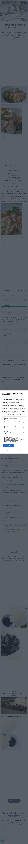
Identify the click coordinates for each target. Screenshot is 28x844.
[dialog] (14, 422)
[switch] (22, 422)
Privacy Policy (22, 450)
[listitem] (14, 419)
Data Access (14, 450)
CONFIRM (8, 445)
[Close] (25, 393)
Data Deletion (6, 450)
